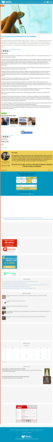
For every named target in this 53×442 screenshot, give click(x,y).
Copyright (37, 430)
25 (12, 357)
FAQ (14, 430)
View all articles (4, 147)
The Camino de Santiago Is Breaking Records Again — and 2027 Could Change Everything (16, 288)
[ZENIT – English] (15, 2)
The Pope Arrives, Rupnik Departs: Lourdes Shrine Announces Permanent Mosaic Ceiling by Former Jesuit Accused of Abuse (26, 295)
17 (5, 355)
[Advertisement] (26, 209)
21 (33, 355)
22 (40, 355)
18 (12, 355)
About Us (11, 430)
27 (26, 357)
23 (47, 355)
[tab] (21, 406)
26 (19, 357)
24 (5, 357)
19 (19, 355)
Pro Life (2, 5)
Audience (17, 430)
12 (19, 353)
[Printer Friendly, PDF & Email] (4, 113)
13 (26, 353)
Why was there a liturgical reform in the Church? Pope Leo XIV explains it (14, 286)
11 (12, 353)
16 (47, 353)
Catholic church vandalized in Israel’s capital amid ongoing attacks (17, 306)
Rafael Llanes (13, 49)
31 (5, 359)
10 (5, 353)
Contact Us (41, 430)
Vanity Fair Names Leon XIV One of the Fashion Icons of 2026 (12, 283)
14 (33, 353)
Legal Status (32, 430)
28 (33, 357)
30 (47, 357)
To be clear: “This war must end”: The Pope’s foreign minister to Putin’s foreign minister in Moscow (18, 281)
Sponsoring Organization (24, 430)
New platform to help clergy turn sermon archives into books (16, 300)
